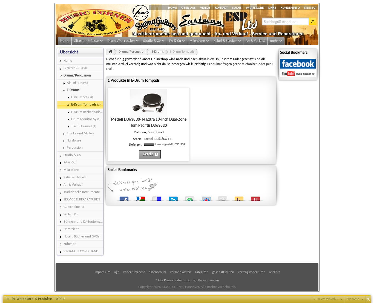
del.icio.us (157, 198)
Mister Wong (255, 198)
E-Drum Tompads (182, 51)
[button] (313, 21)
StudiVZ (206, 198)
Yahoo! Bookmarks (239, 198)
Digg (222, 198)
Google (140, 198)
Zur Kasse (352, 299)
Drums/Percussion (132, 51)
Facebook (124, 198)
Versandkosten (208, 280)
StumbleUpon (190, 198)
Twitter (173, 198)
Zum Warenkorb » (326, 299)
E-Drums (157, 51)
